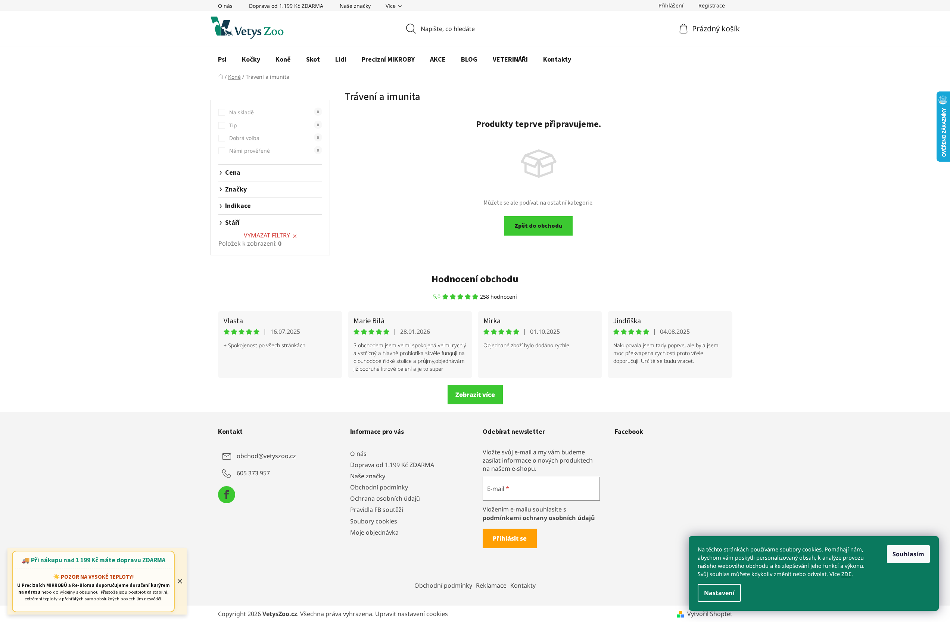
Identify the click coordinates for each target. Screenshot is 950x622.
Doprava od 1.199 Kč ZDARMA (286, 5)
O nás (225, 5)
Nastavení (719, 593)
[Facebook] (226, 494)
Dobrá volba (274, 137)
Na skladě (274, 112)
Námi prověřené (274, 150)
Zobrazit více (475, 395)
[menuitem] (222, 59)
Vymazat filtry (267, 235)
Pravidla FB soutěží (376, 510)
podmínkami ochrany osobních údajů (539, 518)
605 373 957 (253, 473)
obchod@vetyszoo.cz (266, 456)
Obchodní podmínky (379, 487)
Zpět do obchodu (538, 226)
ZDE (846, 574)
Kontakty (523, 585)
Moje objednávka (374, 532)
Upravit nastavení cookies (411, 614)
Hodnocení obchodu (475, 279)
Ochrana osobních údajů (385, 498)
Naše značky (355, 5)
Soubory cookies (373, 521)
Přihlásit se (510, 538)
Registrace (711, 5)
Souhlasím (908, 554)
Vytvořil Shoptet (709, 614)
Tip (274, 125)
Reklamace (491, 585)
